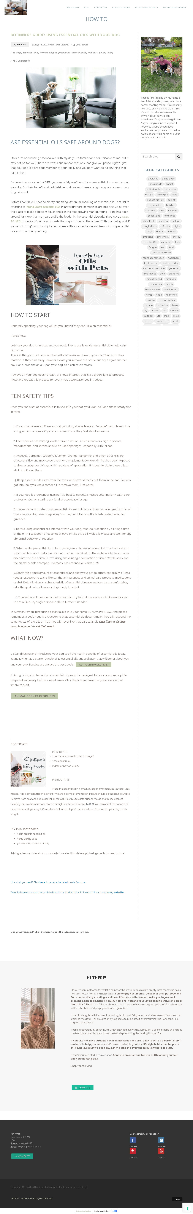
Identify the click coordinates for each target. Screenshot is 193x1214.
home (149, 294)
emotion (171, 231)
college (176, 221)
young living (106, 52)
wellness (93, 52)
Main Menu (73, 7)
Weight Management (174, 7)
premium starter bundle (72, 52)
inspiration (162, 305)
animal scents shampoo (34, 563)
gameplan (173, 268)
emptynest (163, 236)
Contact (84, 1087)
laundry (174, 310)
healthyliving (170, 289)
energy (176, 236)
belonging (162, 194)
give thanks (149, 273)
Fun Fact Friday (170, 263)
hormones (171, 294)
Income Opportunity (146, 7)
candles (172, 210)
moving (148, 321)
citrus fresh (148, 221)
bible (174, 194)
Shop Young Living (81, 1065)
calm (161, 210)
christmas (169, 215)
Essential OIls (30, 52)
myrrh (175, 321)
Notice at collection (83, 1211)
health (169, 284)
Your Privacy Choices (101, 1211)
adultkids (153, 178)
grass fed (174, 273)
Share (20, 45)
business (150, 210)
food (171, 247)
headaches (156, 284)
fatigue (153, 247)
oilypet (53, 52)
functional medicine (154, 268)
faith (177, 242)
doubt (159, 231)
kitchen (155, 310)
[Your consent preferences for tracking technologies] (188, 1209)
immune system (167, 300)
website (119, 892)
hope (159, 294)
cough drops (149, 226)
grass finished (154, 279)
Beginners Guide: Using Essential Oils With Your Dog (65, 34)
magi (166, 316)
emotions (148, 236)
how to (44, 52)
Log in (177, 1199)
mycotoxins (162, 321)
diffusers (165, 226)
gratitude (171, 279)
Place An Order (121, 7)
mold (176, 316)
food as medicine (161, 252)
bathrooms (170, 189)
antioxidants (153, 189)
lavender (148, 316)
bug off (172, 200)
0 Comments (23, 60)
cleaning (163, 221)
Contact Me (101, 7)
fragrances (174, 258)
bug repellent (155, 205)
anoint (169, 184)
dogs (18, 52)
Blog (86, 7)
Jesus (175, 305)
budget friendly (155, 200)
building (170, 205)
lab (164, 310)
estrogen (166, 242)
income (149, 305)
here (48, 932)
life (158, 316)
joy (145, 310)
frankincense (151, 263)
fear (162, 247)
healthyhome (152, 289)
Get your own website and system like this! (31, 1198)
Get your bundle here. (93, 665)
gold (162, 273)
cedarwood (154, 215)
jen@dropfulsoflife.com (29, 1146)
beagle (149, 194)
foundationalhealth (153, 258)
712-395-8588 (25, 1143)
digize (177, 226)
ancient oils (156, 184)
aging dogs (168, 178)
